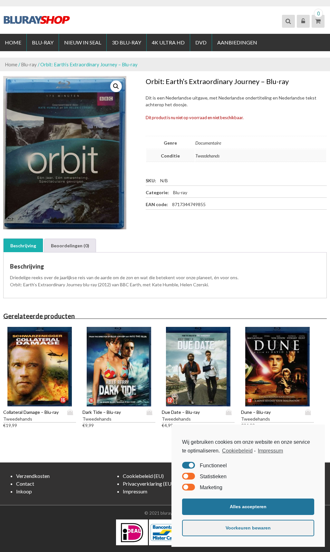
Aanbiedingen (237, 42)
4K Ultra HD (168, 42)
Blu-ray (42, 42)
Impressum (270, 450)
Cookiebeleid (237, 450)
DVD (201, 42)
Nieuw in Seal (82, 42)
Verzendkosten (33, 476)
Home (13, 42)
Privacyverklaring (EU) (148, 484)
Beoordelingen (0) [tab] (70, 245)
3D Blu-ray (126, 42)
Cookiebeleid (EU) (143, 476)
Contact (25, 484)
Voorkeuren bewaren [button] (248, 527)
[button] (116, 86)
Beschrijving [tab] (23, 245)
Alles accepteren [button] (248, 506)
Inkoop (24, 491)
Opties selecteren (71, 412)
